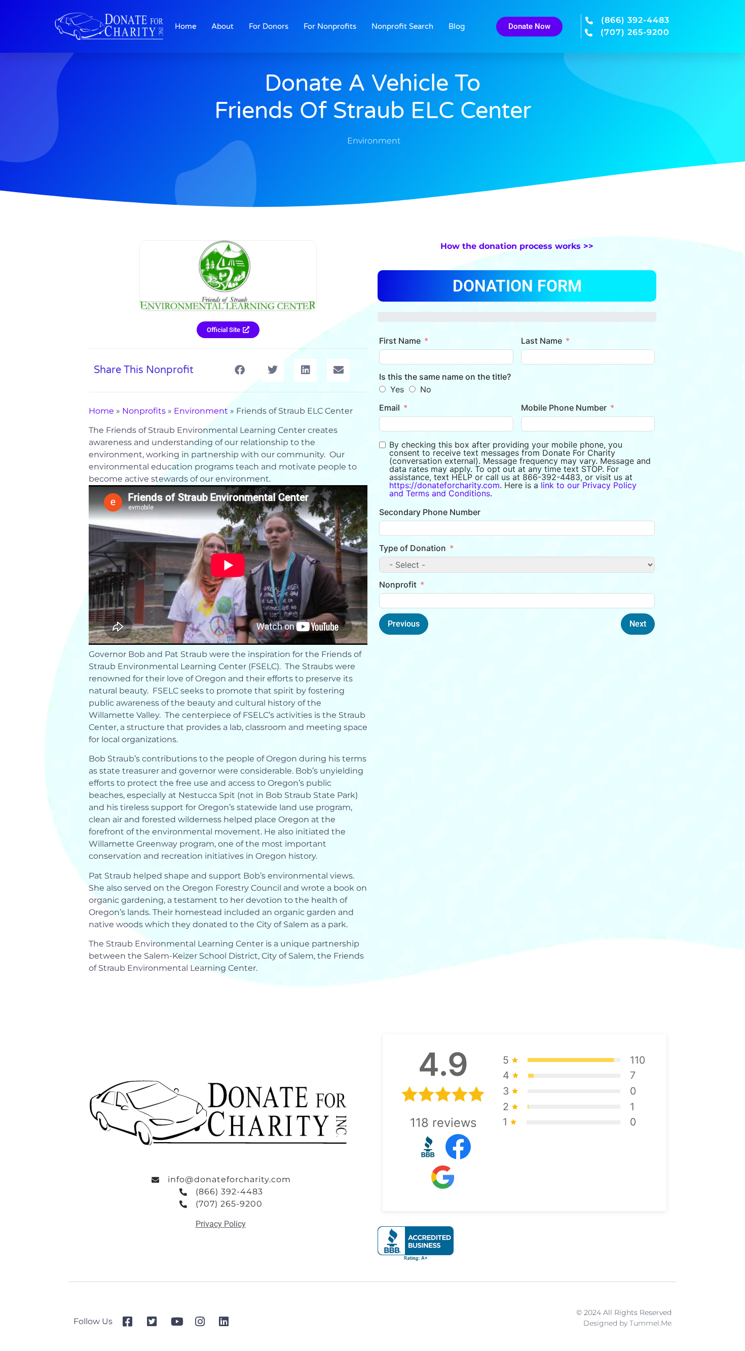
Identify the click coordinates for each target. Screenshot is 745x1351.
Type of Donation (412, 548)
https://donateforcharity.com (444, 485)
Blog (457, 26)
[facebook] (131, 1321)
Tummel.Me (650, 1323)
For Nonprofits (330, 26)
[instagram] (203, 1321)
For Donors (268, 26)
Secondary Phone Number (429, 512)
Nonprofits (144, 411)
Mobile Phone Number (564, 408)
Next (637, 624)
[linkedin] (227, 1321)
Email (389, 408)
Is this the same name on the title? (445, 377)
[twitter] (155, 1321)
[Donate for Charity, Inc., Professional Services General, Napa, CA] (416, 1243)
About (222, 26)
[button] (239, 370)
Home (185, 26)
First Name (400, 341)
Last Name (541, 341)
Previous (404, 624)
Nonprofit (398, 584)
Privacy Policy (221, 1224)
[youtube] (179, 1321)
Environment (373, 140)
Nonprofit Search (402, 26)
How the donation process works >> (516, 246)
